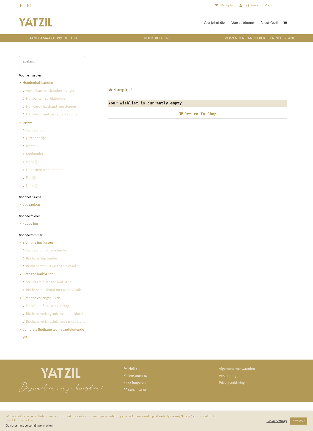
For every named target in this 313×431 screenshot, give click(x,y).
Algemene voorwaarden (237, 369)
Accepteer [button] (299, 421)
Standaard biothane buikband (49, 282)
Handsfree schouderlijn (44, 170)
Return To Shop (200, 114)
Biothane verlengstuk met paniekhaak (55, 314)
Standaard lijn (36, 130)
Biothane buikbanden (39, 274)
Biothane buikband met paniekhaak (53, 290)
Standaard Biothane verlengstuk (50, 306)
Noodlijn (32, 186)
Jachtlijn (32, 146)
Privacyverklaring (232, 383)
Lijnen (27, 122)
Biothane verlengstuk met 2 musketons (55, 321)
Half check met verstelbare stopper (52, 114)
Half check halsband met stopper (51, 106)
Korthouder (34, 154)
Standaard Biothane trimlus (47, 250)
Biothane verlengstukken (41, 298)
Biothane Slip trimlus (42, 258)
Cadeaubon (31, 204)
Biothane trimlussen (37, 242)
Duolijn (31, 178)
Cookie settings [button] (276, 421)
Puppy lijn (30, 223)
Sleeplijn (32, 162)
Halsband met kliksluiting (45, 98)
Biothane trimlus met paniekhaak (51, 266)
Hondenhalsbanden (37, 83)
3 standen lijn (36, 138)
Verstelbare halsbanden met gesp (51, 91)
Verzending (227, 376)
